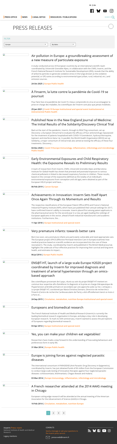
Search (108, 17)
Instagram (111, 11)
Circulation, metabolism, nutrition (61, 299)
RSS (90, 430)
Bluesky (98, 11)
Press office (11, 17)
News (24, 17)
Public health (57, 83)
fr (90, 5)
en (94, 5)
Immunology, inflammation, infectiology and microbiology (87, 148)
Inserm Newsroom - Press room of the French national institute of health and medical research (36, 6)
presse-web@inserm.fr (60, 437)
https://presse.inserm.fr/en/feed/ (111, 26)
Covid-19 (48, 109)
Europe (47, 83)
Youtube (105, 11)
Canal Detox (38, 17)
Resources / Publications (64, 17)
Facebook (92, 11)
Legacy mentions (10, 436)
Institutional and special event (74, 109)
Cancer (48, 186)
